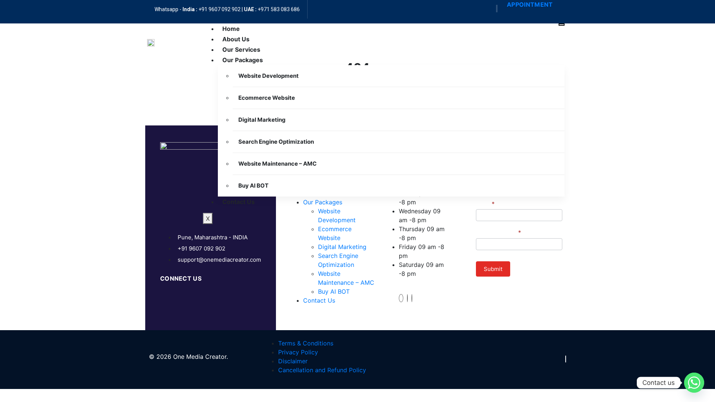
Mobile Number (498, 232)
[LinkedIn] (411, 298)
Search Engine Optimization (276, 141)
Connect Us (180, 278)
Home (231, 28)
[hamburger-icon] (562, 24)
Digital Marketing (262, 119)
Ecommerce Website (266, 97)
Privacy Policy (298, 352)
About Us (236, 39)
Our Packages (242, 60)
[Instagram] (407, 298)
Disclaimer (293, 361)
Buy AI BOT (253, 185)
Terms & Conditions (305, 343)
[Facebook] (496, 8)
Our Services (241, 49)
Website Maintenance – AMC (277, 163)
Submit (493, 268)
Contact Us (238, 201)
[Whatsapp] (694, 383)
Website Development (268, 75)
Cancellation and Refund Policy (322, 370)
